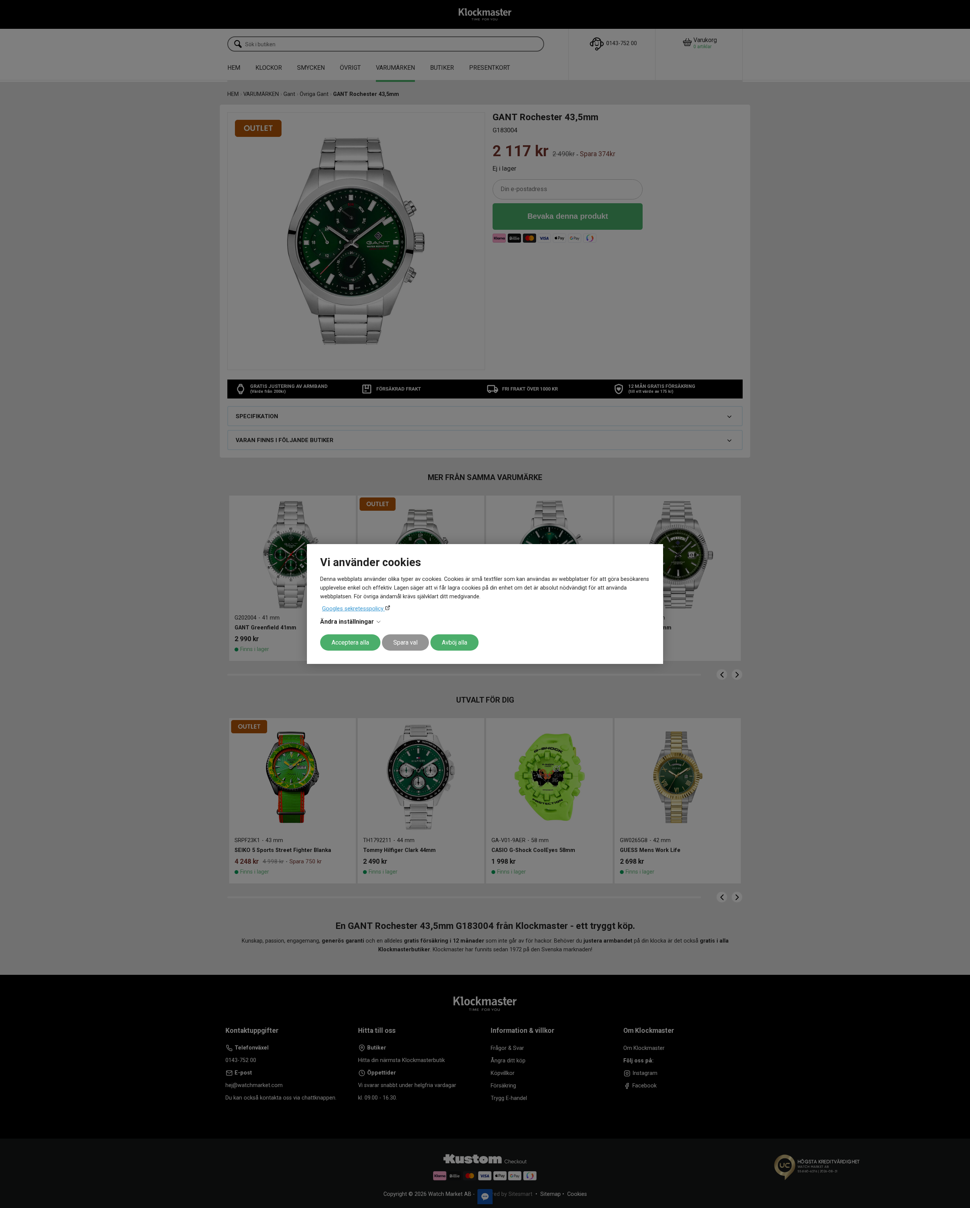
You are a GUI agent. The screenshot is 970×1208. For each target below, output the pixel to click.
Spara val (405, 642)
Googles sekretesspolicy (353, 608)
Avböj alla (454, 642)
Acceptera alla (350, 642)
